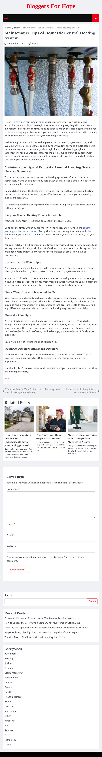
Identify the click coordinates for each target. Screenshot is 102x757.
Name (11, 524)
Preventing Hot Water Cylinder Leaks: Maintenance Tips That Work (39, 618)
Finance (8, 682)
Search (8, 595)
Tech (7, 735)
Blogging (9, 658)
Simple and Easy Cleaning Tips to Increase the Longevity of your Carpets (42, 632)
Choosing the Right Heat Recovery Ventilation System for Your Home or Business (46, 627)
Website (11, 546)
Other (8, 716)
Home (7, 379)
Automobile (10, 653)
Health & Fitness (13, 696)
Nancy (34, 43)
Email (10, 535)
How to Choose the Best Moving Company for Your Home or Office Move (42, 623)
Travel (8, 744)
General (8, 687)
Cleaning (9, 668)
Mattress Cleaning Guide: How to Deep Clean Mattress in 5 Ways (82, 438)
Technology (10, 740)
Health (8, 692)
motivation (10, 711)
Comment (13, 489)
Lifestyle (9, 706)
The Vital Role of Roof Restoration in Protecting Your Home (35, 637)
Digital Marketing (14, 673)
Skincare (9, 730)
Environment (11, 677)
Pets (7, 725)
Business (9, 663)
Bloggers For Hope (51, 6)
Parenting (10, 720)
